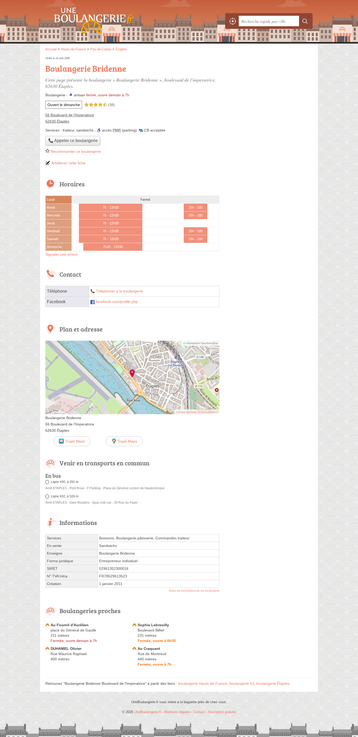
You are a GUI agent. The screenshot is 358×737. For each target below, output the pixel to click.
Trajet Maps (127, 441)
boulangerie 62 (241, 683)
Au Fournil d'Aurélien (70, 625)
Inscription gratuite (222, 712)
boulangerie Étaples (272, 683)
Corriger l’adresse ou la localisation (197, 411)
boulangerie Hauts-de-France (202, 683)
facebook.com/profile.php (117, 302)
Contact (199, 712)
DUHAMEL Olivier (66, 648)
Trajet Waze (75, 441)
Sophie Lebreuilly (153, 625)
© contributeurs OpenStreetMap (200, 343)
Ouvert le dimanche (63, 105)
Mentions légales (177, 712)
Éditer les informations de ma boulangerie (194, 590)
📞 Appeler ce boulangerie (73, 140)
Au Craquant (149, 648)
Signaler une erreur (61, 254)
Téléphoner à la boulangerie (119, 291)
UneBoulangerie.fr (103, 21)
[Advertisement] (269, 92)
